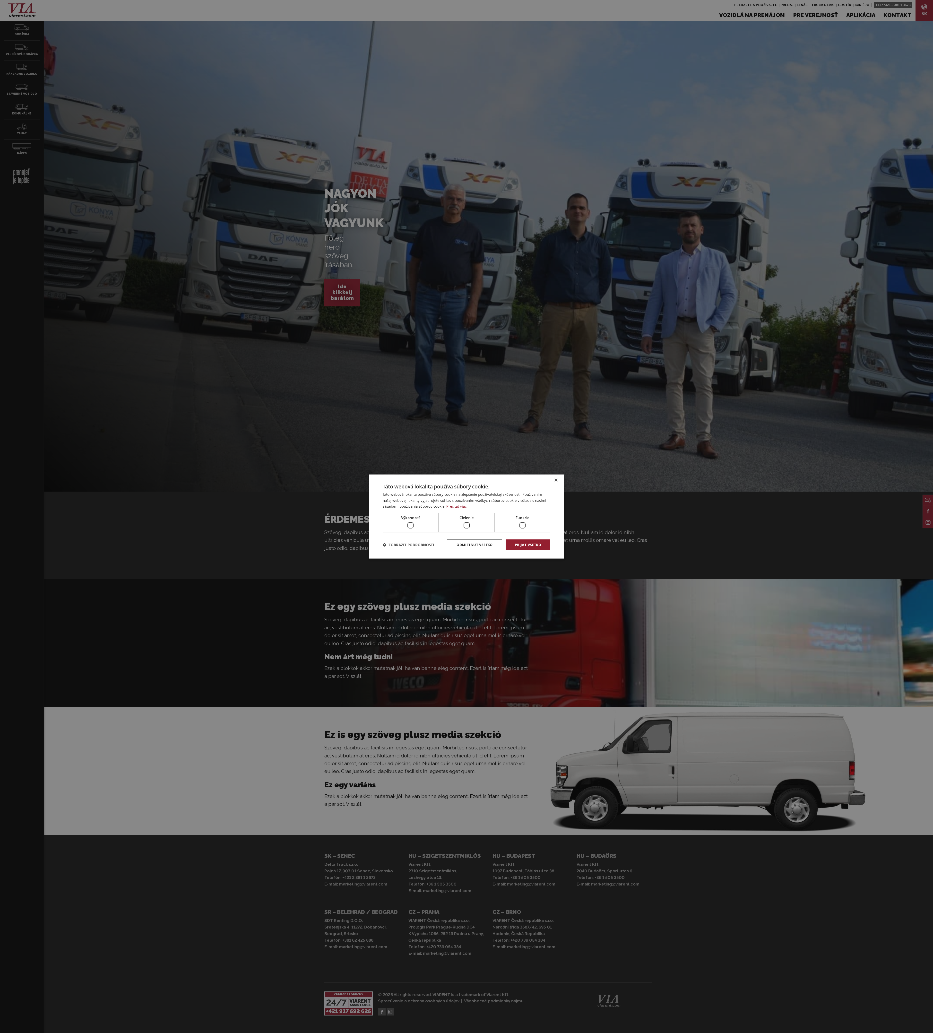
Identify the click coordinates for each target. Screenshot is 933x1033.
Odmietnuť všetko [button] (474, 544)
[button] (408, 544)
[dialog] (466, 516)
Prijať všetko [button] (528, 544)
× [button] (556, 480)
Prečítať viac (456, 506)
